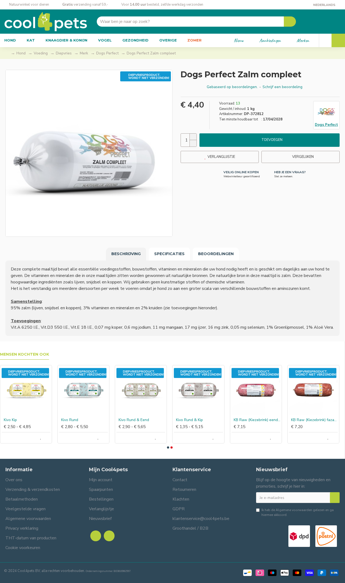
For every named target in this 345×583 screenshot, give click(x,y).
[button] (168, 447)
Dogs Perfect (107, 53)
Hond (21, 53)
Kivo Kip (329, 420)
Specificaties (169, 253)
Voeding (41, 53)
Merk (84, 53)
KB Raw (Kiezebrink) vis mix (231, 420)
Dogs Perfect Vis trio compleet (173, 420)
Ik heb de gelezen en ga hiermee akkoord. (297, 512)
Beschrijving (126, 253)
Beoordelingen (216, 253)
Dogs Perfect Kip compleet (58, 420)
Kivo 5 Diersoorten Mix (284, 420)
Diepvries (64, 53)
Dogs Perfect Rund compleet (116, 420)
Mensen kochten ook (24, 354)
